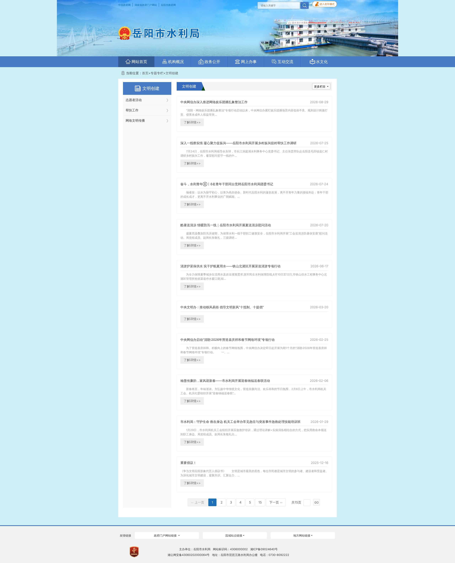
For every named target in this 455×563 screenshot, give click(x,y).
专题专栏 (157, 73)
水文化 (322, 61)
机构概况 (176, 61)
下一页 (275, 502)
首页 (145, 73)
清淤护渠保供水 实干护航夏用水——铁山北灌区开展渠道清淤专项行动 (230, 266)
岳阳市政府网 (168, 4)
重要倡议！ (188, 463)
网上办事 (249, 61)
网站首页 (139, 61)
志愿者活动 (134, 100)
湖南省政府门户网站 (146, 4)
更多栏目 (320, 86)
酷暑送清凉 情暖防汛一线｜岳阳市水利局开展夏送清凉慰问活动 (225, 225)
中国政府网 (124, 4)
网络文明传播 (135, 120)
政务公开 (212, 61)
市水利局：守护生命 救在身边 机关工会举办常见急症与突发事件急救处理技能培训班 (240, 422)
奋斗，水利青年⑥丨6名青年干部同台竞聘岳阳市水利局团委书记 (226, 184)
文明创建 (171, 73)
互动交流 (285, 61)
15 (260, 502)
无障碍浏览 (306, 4)
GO (316, 502)
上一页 (197, 502)
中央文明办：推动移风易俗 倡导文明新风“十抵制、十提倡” (222, 307)
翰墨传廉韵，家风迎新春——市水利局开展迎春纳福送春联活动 (225, 381)
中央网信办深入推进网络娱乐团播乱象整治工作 (214, 102)
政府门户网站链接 (166, 535)
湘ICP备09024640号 (264, 549)
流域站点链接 (233, 535)
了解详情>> (192, 122)
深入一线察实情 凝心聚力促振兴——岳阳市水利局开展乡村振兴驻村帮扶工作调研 (238, 143)
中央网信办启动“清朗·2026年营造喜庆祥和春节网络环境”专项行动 (227, 340)
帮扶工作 (132, 110)
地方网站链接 (301, 535)
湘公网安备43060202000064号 (189, 555)
